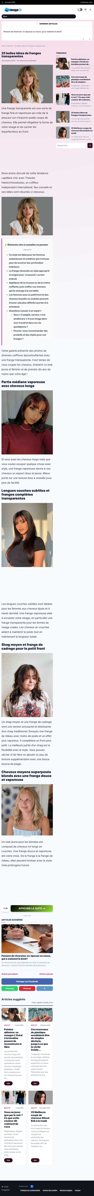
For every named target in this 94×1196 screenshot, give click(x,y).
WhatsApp (9, 988)
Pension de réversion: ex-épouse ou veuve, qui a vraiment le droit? (26, 957)
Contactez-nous (87, 2)
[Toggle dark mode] (80, 9)
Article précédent (9, 974)
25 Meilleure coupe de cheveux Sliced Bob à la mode (40, 1116)
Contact (77, 1190)
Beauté (10, 46)
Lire (8, 1083)
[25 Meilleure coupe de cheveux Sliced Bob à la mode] (40, 1097)
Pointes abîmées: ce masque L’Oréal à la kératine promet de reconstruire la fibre (13, 1038)
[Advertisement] (27, 152)
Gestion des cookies (50, 1190)
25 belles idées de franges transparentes (81, 113)
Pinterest (27, 988)
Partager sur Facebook (27, 981)
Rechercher (90, 145)
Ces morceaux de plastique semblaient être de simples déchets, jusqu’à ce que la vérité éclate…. (40, 1039)
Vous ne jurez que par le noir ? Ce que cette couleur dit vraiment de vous (13, 1119)
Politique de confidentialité (30, 1190)
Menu (5, 16)
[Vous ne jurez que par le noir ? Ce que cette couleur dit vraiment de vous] (14, 1097)
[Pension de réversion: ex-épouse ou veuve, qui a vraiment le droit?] (27, 938)
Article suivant (46, 974)
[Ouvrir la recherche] (90, 10)
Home (3, 46)
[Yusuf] (85, 9)
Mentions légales (66, 1190)
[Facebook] (2, 2)
